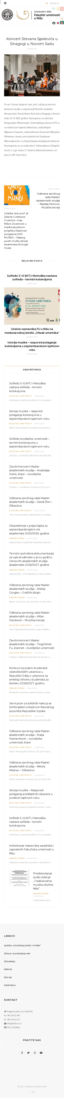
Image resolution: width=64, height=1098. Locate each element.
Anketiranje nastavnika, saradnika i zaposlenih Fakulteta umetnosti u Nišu (31, 849)
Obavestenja (17, 538)
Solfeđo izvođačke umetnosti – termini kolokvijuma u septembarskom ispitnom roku (29, 442)
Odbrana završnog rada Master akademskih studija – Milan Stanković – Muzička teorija (29, 616)
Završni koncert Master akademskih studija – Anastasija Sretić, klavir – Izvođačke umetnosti (29, 472)
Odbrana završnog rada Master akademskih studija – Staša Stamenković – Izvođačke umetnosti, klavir (29, 737)
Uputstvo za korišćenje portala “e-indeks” (22, 945)
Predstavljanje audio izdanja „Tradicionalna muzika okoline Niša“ (43, 881)
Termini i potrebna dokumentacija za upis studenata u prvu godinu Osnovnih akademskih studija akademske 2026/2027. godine (31, 559)
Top (32, 1092)
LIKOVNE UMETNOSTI (20, 511)
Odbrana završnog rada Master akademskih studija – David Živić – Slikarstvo (31, 502)
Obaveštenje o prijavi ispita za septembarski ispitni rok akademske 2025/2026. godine (29, 529)
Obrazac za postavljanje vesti (17, 953)
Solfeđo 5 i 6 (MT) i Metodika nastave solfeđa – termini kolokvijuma (27, 387)
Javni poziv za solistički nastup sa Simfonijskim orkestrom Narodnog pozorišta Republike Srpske (31, 707)
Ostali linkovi (10, 985)
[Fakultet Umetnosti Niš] (38, 16)
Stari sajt (8, 977)
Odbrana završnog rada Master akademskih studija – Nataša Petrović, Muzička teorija (48, 200)
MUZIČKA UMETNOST (20, 396)
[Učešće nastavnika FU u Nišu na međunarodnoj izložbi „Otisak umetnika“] (32, 306)
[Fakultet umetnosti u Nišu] (7, 15)
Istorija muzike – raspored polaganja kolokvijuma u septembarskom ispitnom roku (32, 346)
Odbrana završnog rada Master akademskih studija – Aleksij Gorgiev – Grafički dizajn (29, 589)
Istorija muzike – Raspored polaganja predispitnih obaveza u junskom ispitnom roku (31, 794)
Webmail (8, 969)
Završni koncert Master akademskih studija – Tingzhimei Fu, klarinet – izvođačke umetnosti (31, 644)
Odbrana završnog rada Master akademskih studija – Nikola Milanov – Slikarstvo (29, 766)
